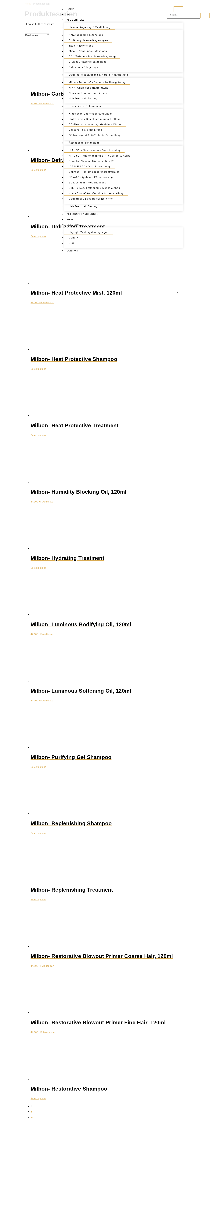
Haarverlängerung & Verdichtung (89, 27)
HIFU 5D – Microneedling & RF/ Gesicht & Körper (100, 156)
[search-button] (205, 15)
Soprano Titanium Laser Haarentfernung (94, 172)
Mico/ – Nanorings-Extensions (88, 51)
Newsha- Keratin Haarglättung (88, 93)
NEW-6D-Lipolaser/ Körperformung (91, 177)
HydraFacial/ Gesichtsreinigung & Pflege (95, 119)
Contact (73, 251)
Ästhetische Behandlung (84, 143)
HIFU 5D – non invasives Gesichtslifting (94, 150)
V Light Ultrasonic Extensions (88, 62)
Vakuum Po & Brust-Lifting (85, 130)
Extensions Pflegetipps (83, 67)
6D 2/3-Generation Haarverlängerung (92, 56)
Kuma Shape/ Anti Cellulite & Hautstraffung (96, 193)
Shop (70, 219)
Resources (74, 225)
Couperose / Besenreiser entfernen (91, 198)
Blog (72, 243)
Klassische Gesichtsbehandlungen (91, 113)
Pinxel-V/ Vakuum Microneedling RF (92, 161)
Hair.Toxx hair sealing (83, 98)
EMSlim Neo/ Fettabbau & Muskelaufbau (94, 188)
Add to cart (48, 103)
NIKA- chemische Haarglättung (88, 88)
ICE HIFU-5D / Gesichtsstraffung (89, 166)
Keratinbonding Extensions (86, 35)
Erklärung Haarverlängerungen (88, 40)
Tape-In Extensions (81, 45)
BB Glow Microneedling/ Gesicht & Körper (95, 124)
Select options (38, 170)
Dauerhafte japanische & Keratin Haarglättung (98, 75)
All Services (76, 20)
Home (70, 9)
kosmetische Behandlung (85, 106)
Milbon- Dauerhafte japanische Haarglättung (97, 82)
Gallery (73, 237)
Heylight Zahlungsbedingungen (88, 232)
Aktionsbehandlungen (82, 214)
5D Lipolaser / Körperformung (87, 182)
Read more (48, 1032)
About (71, 14)
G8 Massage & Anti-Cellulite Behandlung (95, 135)
